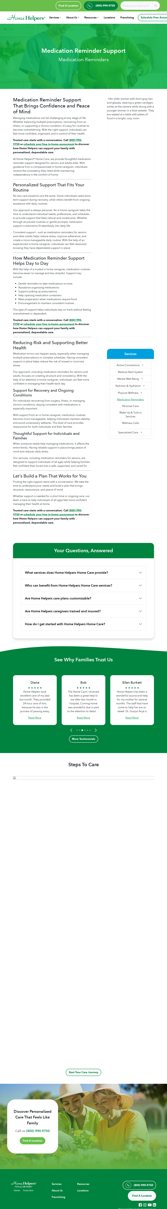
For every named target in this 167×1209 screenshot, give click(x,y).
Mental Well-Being (128, 379)
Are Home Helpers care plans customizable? (58, 598)
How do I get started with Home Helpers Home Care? (65, 624)
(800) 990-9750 (38, 1131)
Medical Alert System (130, 372)
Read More (34, 718)
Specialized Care (128, 432)
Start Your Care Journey (83, 1072)
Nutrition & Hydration (128, 386)
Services (54, 17)
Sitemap (17, 1190)
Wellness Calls (130, 423)
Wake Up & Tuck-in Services (130, 414)
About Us (71, 17)
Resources (90, 17)
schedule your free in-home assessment (48, 144)
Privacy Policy (28, 1190)
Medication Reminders (130, 399)
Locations (109, 17)
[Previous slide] (71, 730)
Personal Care (130, 406)
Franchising (127, 17)
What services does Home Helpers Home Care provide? (66, 572)
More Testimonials (83, 739)
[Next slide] (95, 730)
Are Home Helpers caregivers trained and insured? (63, 611)
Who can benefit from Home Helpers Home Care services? (68, 585)
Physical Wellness (128, 393)
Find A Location (68, 5)
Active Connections (128, 365)
